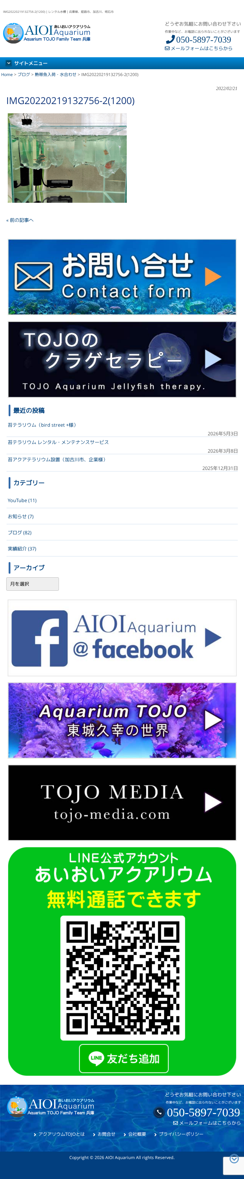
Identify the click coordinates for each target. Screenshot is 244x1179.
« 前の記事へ (20, 220)
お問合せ (106, 1134)
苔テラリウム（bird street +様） (43, 425)
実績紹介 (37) (22, 548)
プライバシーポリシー (181, 1134)
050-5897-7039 (203, 39)
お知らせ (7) (21, 516)
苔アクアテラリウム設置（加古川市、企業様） (58, 459)
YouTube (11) (22, 500)
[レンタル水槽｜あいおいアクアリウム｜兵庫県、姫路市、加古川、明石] (47, 41)
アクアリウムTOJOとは (61, 1134)
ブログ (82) (20, 532)
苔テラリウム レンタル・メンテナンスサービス (58, 442)
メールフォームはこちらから (201, 48)
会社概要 (137, 1134)
